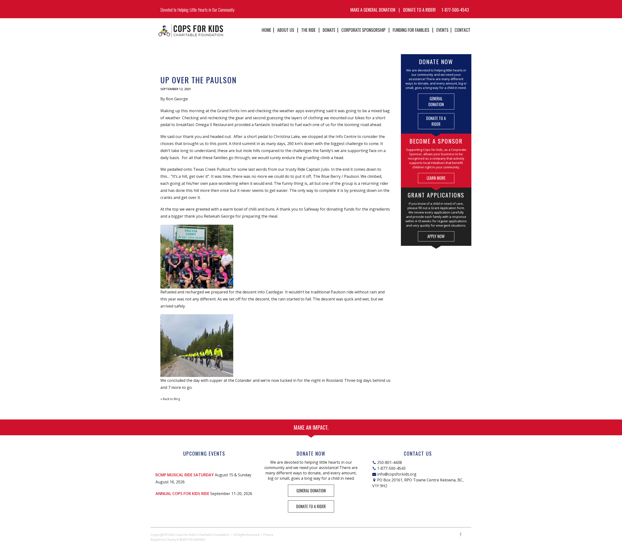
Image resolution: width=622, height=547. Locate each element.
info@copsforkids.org (396, 474)
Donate (329, 30)
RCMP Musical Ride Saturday (185, 475)
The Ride (308, 30)
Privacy (268, 535)
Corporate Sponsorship (363, 30)
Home (266, 30)
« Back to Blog (170, 399)
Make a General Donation (372, 10)
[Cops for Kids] (191, 30)
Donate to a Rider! (419, 10)
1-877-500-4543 (455, 10)
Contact (462, 30)
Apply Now (436, 236)
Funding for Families (411, 30)
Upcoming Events (204, 453)
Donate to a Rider (436, 121)
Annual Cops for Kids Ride (182, 493)
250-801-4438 (389, 462)
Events (442, 30)
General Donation (436, 101)
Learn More (436, 178)
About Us (285, 30)
